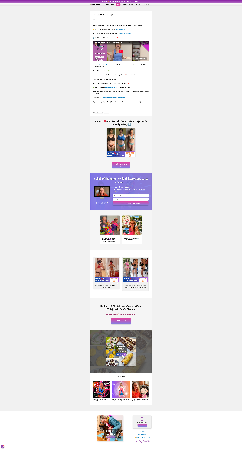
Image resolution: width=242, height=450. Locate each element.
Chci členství (142, 434)
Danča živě (101, 112)
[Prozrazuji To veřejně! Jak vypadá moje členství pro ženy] (140, 389)
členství (97, 112)
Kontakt (131, 4)
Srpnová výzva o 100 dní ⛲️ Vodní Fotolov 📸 (131, 238)
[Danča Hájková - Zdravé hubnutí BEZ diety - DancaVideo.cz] (95, 4)
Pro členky (138, 4)
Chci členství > (146, 4)
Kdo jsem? (124, 4)
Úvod (107, 4)
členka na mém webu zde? (103, 65)
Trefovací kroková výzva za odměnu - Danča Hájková (101, 400)
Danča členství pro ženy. (125, 33)
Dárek (112, 4)
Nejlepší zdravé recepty (143, 437)
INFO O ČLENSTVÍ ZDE (135, 1)
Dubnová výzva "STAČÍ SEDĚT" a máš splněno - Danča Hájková (120, 400)
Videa (118, 4)
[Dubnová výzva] (121, 389)
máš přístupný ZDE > (121, 29)
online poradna (106, 112)
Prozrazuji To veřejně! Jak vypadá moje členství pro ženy (140, 400)
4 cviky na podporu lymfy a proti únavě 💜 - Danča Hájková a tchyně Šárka (108, 239)
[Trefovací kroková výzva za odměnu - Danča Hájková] (101, 389)
